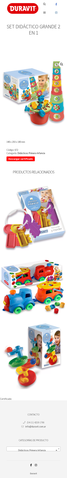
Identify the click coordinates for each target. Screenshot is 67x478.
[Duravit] (23, 8)
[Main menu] (44, 12)
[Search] (44, 4)
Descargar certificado (20, 158)
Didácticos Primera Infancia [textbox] (37, 450)
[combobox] (33, 449)
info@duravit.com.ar (35, 426)
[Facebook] (56, 4)
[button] (62, 64)
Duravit (33, 473)
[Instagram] (56, 12)
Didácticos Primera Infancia (31, 153)
